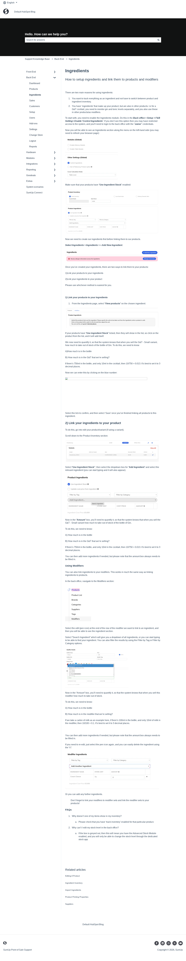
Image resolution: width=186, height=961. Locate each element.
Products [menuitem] (33, 89)
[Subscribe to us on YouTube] (180, 943)
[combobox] (90, 39)
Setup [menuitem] (32, 112)
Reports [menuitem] (33, 146)
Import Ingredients (73, 890)
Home (177, 12)
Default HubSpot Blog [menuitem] (93, 924)
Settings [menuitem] (33, 129)
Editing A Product (72, 876)
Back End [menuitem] (31, 77)
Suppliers (69, 904)
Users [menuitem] (32, 118)
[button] (55, 72)
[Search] (158, 39)
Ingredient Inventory (74, 883)
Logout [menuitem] (32, 141)
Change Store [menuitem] (36, 135)
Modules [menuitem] (30, 158)
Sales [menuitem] (32, 100)
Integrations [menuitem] (32, 164)
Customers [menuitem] (34, 106)
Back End (59, 59)
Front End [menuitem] (31, 72)
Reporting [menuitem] (31, 169)
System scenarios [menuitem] (34, 187)
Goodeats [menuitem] (31, 175)
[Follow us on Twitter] (174, 943)
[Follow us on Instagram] (168, 943)
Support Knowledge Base (37, 59)
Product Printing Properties (76, 897)
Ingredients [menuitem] (35, 95)
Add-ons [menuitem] (33, 123)
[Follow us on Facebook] (156, 943)
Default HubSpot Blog (24, 12)
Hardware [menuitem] (31, 152)
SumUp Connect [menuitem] (34, 192)
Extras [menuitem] (29, 181)
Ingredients (74, 59)
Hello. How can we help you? (46, 34)
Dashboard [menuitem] (34, 83)
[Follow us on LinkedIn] (162, 943)
